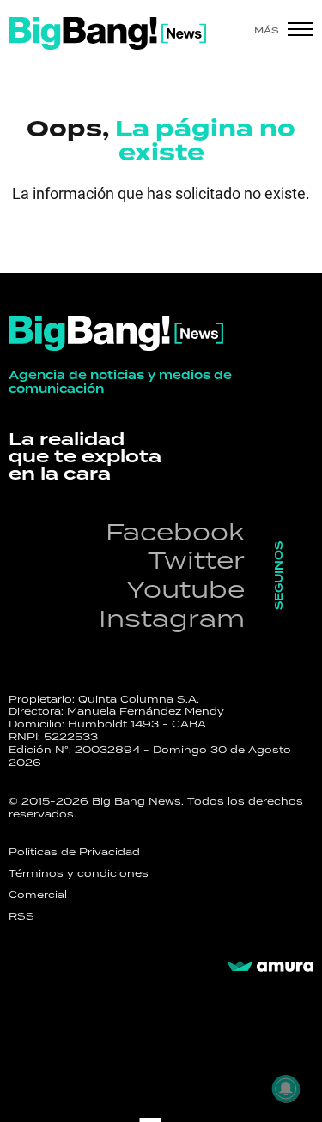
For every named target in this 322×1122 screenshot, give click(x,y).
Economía (91, 244)
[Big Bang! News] (107, 33)
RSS (21, 916)
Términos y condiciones (79, 873)
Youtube (185, 589)
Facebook (175, 531)
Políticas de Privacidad (74, 852)
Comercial (38, 895)
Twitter (196, 560)
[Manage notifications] (286, 1088)
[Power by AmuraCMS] (270, 966)
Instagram (172, 618)
